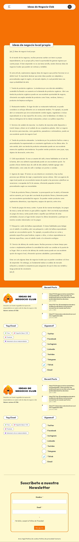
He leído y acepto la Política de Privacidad (29, 521)
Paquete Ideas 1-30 (22, 333)
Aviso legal (22, 539)
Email (39, 507)
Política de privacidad (46, 539)
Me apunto (39, 528)
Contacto (58, 539)
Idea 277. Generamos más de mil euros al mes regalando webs (62, 315)
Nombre (39, 497)
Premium (9, 337)
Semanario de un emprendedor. (17, 341)
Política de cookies (32, 539)
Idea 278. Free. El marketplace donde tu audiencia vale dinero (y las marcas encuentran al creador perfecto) (62, 306)
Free (8, 333)
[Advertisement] (39, 28)
